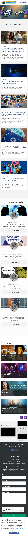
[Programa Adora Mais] (14, 12)
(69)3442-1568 (15, 461)
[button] (26, 12)
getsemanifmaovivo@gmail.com (16, 463)
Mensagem (5, 492)
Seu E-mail (5, 480)
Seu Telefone (6, 486)
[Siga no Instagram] (16, 450)
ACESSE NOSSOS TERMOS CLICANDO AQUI (12, 529)
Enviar (13, 516)
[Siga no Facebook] (12, 450)
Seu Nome (5, 474)
